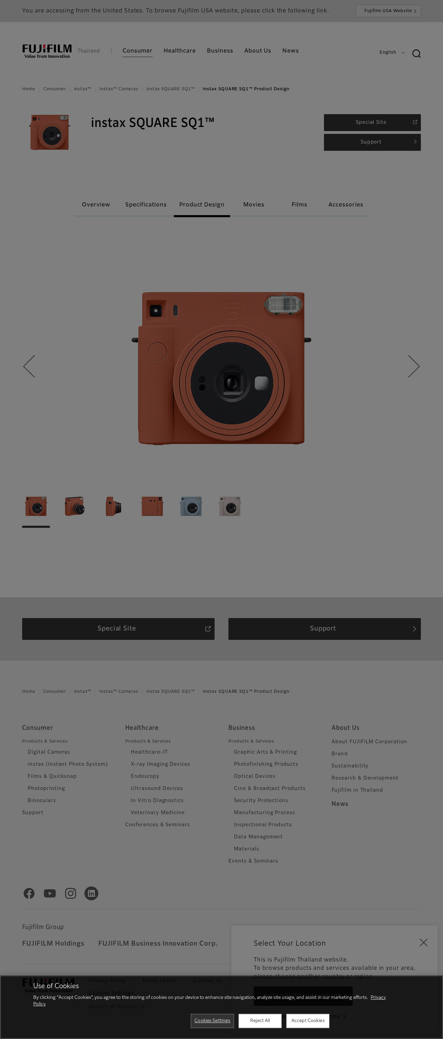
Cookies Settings (212, 1021)
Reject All (260, 1021)
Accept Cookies (308, 1021)
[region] (221, 1007)
